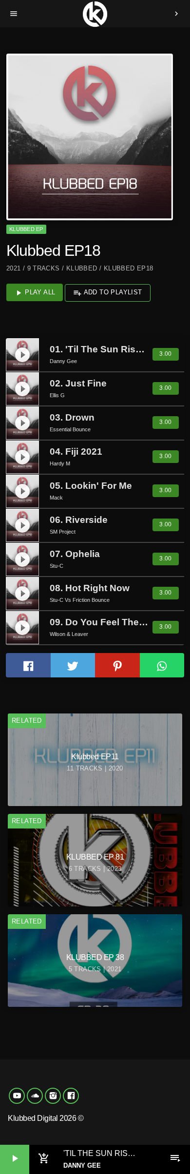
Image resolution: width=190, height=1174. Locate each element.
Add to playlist (107, 293)
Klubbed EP (26, 229)
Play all (35, 293)
